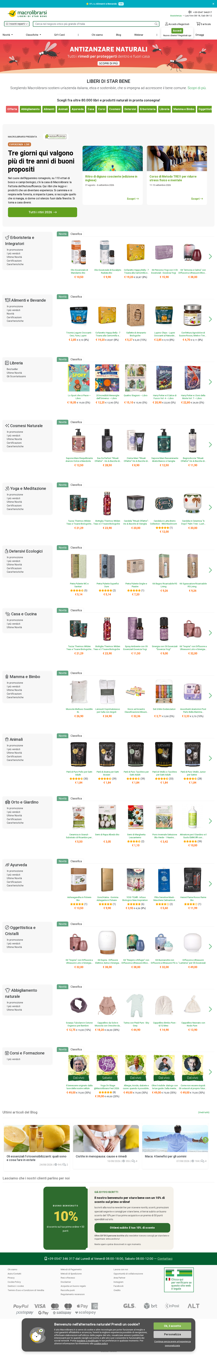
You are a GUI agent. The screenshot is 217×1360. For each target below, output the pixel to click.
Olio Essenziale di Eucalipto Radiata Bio (107, 271)
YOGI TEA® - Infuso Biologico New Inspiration (135, 898)
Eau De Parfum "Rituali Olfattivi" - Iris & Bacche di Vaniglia (107, 461)
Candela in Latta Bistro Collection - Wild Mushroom (163, 522)
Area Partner (119, 1277)
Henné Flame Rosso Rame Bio (193, 898)
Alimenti (49, 109)
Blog (118, 34)
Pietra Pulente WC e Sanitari (79, 585)
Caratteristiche (15, 264)
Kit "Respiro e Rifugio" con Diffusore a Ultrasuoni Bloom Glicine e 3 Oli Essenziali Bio (136, 963)
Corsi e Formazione (27, 1053)
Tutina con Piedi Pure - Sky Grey (136, 1024)
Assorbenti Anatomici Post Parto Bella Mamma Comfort (193, 712)
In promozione (15, 249)
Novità (10, 313)
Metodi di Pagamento (71, 1269)
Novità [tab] (62, 234)
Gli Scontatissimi (16, 376)
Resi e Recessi (68, 1277)
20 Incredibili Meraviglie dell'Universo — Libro (107, 397)
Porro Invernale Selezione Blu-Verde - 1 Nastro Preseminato (164, 837)
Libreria (164, 109)
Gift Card (59, 34)
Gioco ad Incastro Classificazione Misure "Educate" (136, 712)
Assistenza (176, 15)
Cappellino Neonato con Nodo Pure (193, 1024)
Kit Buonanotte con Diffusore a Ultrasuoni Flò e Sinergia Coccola (164, 963)
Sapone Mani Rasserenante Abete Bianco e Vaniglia (164, 459)
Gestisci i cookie (16, 1286)
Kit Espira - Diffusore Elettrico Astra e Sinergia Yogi (107, 963)
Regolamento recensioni (73, 1294)
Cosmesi (114, 109)
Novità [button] (7, 34)
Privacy (11, 1277)
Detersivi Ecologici (26, 551)
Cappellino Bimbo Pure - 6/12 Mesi (164, 1024)
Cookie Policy (14, 1282)
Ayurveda (78, 109)
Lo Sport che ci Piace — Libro (79, 397)
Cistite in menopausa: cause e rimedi (101, 1156)
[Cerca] (156, 24)
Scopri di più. (197, 88)
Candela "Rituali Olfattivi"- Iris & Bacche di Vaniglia (136, 522)
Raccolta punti (68, 1290)
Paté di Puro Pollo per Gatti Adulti (79, 773)
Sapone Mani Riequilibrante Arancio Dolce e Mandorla (79, 459)
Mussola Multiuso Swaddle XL (79, 710)
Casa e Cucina (24, 614)
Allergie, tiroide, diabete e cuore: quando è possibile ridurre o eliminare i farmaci (135, 1088)
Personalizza (172, 1334)
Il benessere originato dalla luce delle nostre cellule (79, 1087)
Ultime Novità (14, 257)
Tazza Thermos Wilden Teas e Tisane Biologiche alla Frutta (78, 524)
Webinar (138, 34)
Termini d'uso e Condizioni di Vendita (26, 1290)
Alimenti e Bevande (28, 300)
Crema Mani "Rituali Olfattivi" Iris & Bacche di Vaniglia (136, 461)
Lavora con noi (121, 1269)
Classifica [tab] (76, 234)
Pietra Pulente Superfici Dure (108, 585)
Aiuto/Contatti (14, 1273)
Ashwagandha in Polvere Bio (79, 898)
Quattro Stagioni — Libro (135, 395)
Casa (91, 109)
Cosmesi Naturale (26, 425)
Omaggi (199, 34)
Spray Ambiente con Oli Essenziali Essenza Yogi (135, 647)
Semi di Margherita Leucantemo (136, 836)
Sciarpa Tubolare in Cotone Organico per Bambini (79, 1024)
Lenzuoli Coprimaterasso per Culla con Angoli (107, 710)
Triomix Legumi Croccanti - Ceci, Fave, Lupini (79, 334)
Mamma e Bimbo (183, 109)
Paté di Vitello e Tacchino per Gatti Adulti (164, 773)
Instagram (118, 1282)
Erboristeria (147, 109)
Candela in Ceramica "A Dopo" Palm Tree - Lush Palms (192, 524)
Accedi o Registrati (178, 24)
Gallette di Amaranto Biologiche (136, 334)
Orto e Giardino (24, 802)
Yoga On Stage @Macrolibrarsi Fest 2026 (106, 1087)
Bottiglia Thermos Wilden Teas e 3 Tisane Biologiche (106, 522)
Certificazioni (14, 260)
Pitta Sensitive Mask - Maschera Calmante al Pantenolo (164, 900)
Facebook (118, 1286)
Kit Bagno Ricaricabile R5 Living (165, 585)
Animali (63, 109)
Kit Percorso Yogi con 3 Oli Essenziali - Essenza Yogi (164, 271)
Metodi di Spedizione (71, 1273)
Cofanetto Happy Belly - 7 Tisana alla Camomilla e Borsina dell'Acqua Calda (136, 273)
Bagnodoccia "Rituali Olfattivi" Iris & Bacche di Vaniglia (193, 461)
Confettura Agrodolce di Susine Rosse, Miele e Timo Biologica (192, 335)
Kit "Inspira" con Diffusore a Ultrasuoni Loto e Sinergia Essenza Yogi (193, 649)
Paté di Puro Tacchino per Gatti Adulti (136, 773)
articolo (206, 24)
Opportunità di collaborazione (128, 1273)
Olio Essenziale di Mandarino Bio (79, 271)
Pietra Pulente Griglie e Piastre (136, 585)
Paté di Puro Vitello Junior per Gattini (193, 773)
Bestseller (12, 369)
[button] (16, 24)
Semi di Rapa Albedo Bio (107, 834)
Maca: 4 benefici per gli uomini (165, 1156)
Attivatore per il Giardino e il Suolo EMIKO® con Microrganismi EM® (193, 837)
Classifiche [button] (32, 34)
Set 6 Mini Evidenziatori (164, 709)
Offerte (177, 34)
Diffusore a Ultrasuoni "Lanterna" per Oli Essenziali (192, 961)
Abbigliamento (30, 109)
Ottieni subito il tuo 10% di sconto (132, 1227)
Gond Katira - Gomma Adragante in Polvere (107, 898)
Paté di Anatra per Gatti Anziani (108, 773)
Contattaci (164, 1259)
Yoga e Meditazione (28, 488)
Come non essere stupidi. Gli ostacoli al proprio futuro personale (192, 1088)
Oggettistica (207, 109)
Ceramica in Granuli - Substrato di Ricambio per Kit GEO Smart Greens (79, 837)
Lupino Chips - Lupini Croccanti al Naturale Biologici (164, 335)
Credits (117, 1290)
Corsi (101, 109)
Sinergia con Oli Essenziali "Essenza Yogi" (164, 647)
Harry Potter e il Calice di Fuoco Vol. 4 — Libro (164, 397)
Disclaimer (66, 1282)
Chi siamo (97, 34)
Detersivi (130, 109)
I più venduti (13, 253)
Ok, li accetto (172, 1326)
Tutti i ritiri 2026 (40, 212)
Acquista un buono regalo (73, 1286)
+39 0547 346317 (202, 12)
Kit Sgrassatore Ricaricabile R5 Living (193, 585)
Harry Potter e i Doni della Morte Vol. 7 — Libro (193, 397)
